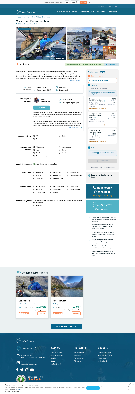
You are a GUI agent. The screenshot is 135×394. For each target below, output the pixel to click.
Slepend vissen (75, 189)
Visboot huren (20, 17)
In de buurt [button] (61, 12)
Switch (83, 2)
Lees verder (19, 389)
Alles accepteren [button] (93, 388)
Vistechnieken (113, 12)
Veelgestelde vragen (104, 352)
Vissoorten (101, 12)
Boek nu (42, 313)
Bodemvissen (40, 186)
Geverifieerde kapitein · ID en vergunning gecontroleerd (84, 64)
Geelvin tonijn (57, 175)
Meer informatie (75, 80)
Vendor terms (102, 358)
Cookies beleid (102, 361)
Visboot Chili (31, 17)
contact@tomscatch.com (29, 364)
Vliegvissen (74, 186)
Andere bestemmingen (87, 12)
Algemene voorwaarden (105, 355)
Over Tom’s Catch (56, 352)
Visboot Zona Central (43, 17)
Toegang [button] (103, 6)
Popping (39, 189)
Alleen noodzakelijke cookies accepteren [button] (116, 388)
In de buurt (77, 355)
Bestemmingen (79, 352)
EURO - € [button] (111, 6)
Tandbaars (39, 178)
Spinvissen (57, 189)
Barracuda (39, 172)
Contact (97, 6)
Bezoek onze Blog (57, 355)
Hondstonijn (57, 172)
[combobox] (130, 384)
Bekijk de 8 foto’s (58, 59)
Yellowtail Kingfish (76, 175)
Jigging (55, 192)
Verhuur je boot (56, 364)
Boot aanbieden (88, 6)
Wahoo (38, 175)
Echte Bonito (74, 172)
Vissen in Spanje (72, 12)
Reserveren (103, 161)
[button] (116, 6)
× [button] (133, 384)
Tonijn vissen (40, 192)
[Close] (90, 2)
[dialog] (67, 388)
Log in (53, 361)
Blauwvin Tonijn (58, 178)
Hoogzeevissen (58, 186)
